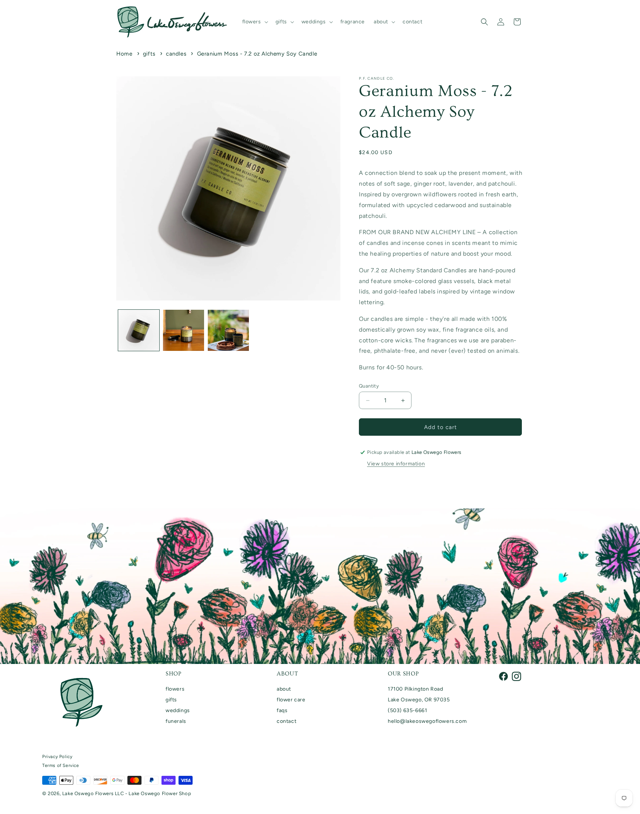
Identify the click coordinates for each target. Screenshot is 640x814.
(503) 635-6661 (407, 710)
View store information (396, 464)
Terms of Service (60, 765)
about (284, 689)
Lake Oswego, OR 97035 (419, 700)
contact (286, 721)
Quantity (369, 386)
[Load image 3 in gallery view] (228, 330)
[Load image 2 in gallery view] (183, 330)
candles (176, 53)
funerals (176, 721)
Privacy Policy (57, 756)
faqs (282, 710)
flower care (291, 700)
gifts (149, 53)
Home (124, 53)
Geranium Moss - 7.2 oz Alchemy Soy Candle (257, 53)
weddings (178, 710)
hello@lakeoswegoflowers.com (427, 721)
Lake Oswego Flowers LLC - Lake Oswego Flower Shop (126, 793)
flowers (175, 689)
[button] (254, 22)
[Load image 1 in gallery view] (138, 330)
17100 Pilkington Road (415, 689)
